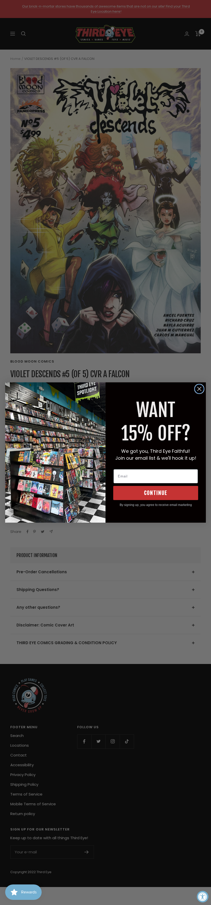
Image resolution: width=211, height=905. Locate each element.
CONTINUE (155, 493)
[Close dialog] (199, 388)
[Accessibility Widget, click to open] (202, 896)
